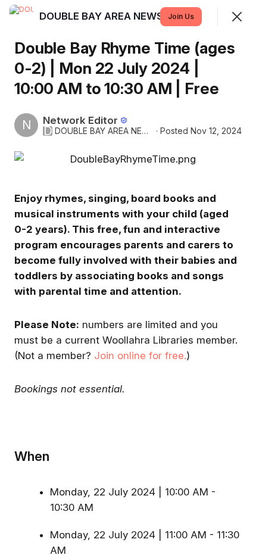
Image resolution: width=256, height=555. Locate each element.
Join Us (181, 16)
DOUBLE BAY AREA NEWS (104, 131)
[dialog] (128, 277)
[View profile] (21, 17)
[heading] (102, 16)
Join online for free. (140, 355)
